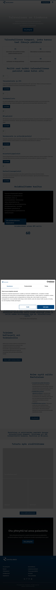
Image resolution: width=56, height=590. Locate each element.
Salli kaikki (45, 307)
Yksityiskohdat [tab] (28, 286)
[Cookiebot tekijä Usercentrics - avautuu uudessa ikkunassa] (48, 282)
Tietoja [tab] (46, 286)
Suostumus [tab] (10, 286)
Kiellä (27, 307)
